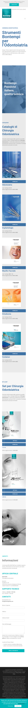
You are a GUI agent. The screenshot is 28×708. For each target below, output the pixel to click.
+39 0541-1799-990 (10, 592)
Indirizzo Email (5, 617)
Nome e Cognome (6, 605)
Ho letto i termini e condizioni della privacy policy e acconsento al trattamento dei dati (13, 645)
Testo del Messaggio (6, 624)
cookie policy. (21, 703)
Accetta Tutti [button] (18, 706)
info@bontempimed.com (7, 601)
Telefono (4, 611)
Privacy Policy (18, 672)
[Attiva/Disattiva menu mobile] (25, 18)
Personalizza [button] (10, 706)
